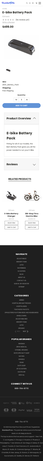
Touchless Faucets (21, 309)
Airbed (21, 300)
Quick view (11, 223)
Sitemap (21, 287)
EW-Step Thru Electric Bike (31, 214)
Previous (2, 197)
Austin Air (21, 372)
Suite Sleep (21, 366)
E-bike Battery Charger (11, 214)
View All (21, 375)
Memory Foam (21, 262)
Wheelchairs (21, 316)
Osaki (21, 362)
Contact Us (21, 280)
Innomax (21, 344)
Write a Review (8, 22)
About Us (21, 277)
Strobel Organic (21, 350)
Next (40, 197)
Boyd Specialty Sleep (21, 353)
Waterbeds (21, 268)
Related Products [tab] (19, 179)
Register (25, 284)
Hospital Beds (21, 306)
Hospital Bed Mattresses (21, 303)
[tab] (21, 118)
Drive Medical (21, 347)
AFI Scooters (21, 369)
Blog (21, 274)
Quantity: (21, 95)
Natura (21, 356)
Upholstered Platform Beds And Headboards (21, 313)
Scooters (21, 271)
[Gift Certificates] (33, 3)
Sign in (16, 284)
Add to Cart (11, 227)
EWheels (22, 359)
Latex (22, 265)
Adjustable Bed (21, 319)
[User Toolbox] (30, 3)
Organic (21, 328)
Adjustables (21, 259)
